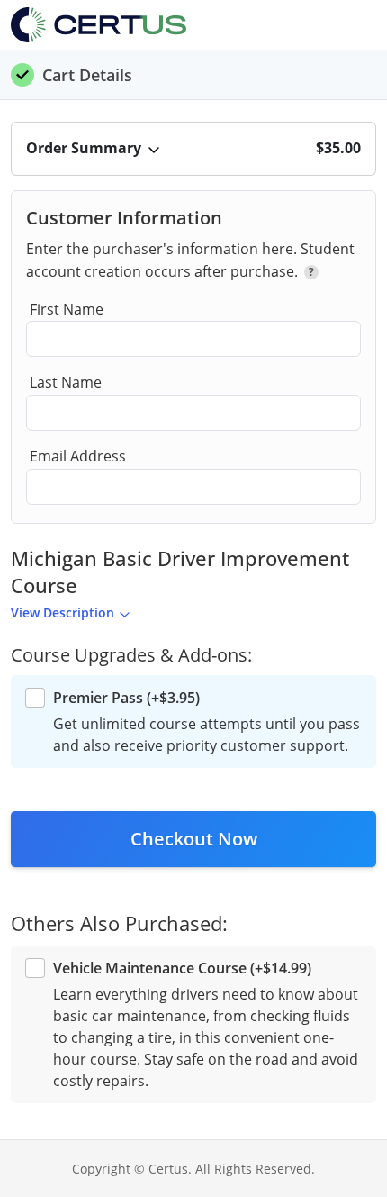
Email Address (78, 456)
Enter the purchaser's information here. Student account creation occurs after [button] (190, 260)
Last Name (66, 382)
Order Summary (83, 148)
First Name (67, 309)
